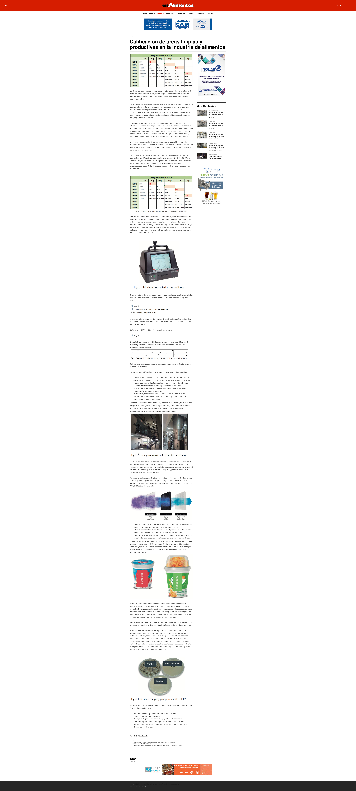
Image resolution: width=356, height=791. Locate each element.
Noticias (152, 14)
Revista (210, 14)
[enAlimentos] (178, 5)
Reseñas (191, 14)
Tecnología (170, 14)
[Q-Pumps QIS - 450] (211, 186)
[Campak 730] (178, 24)
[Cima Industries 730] (178, 769)
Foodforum (200, 14)
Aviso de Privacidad (135, 786)
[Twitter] (340, 5)
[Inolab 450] (211, 75)
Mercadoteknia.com (173, 784)
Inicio (145, 14)
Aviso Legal (144, 786)
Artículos (160, 14)
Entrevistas (182, 14)
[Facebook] (337, 5)
